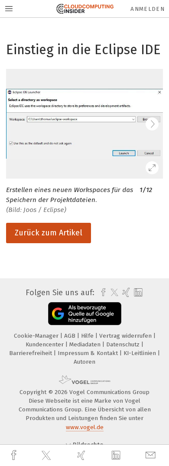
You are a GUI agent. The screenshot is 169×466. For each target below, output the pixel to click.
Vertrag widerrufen (126, 335)
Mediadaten (85, 344)
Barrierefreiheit (31, 353)
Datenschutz (123, 344)
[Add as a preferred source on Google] (84, 313)
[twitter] (47, 456)
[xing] (82, 455)
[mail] (152, 455)
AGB (70, 335)
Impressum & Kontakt (89, 353)
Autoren (84, 361)
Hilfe (88, 335)
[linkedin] (117, 455)
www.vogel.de (85, 427)
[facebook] (14, 455)
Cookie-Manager (37, 335)
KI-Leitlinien (141, 353)
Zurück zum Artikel (48, 233)
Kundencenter (45, 344)
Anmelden (147, 9)
